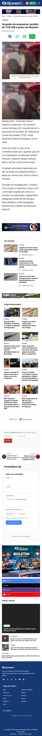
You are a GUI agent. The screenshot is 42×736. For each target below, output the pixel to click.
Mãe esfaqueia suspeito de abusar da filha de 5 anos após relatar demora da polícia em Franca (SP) (11, 403)
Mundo (23, 698)
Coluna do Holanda (27, 689)
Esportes (24, 701)
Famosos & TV (7, 695)
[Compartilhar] (25, 36)
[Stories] (27, 3)
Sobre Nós (13, 734)
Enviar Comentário (14, 522)
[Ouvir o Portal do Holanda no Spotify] (32, 36)
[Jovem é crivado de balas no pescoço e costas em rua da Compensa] (12, 362)
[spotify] (23, 679)
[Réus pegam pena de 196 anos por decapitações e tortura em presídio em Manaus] (30, 389)
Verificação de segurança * (14, 509)
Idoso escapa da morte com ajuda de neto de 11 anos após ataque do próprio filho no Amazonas (30, 350)
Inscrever (8, 440)
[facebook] (3, 679)
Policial (9, 16)
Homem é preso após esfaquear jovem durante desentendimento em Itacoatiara (28, 279)
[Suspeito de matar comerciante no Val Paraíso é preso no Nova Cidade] (11, 261)
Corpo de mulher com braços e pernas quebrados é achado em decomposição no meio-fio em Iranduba (30, 376)
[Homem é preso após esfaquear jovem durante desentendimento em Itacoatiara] (11, 277)
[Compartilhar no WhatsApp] (17, 36)
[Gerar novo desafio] (14, 514)
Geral (4, 704)
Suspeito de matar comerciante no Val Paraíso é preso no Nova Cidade (28, 264)
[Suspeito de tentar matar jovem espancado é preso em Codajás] (11, 248)
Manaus (23, 695)
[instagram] (11, 679)
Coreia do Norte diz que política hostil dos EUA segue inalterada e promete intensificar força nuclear (24, 648)
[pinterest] (15, 679)
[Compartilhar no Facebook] (10, 36)
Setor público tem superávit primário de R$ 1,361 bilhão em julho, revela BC (21, 656)
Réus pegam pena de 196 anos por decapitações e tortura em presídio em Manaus (30, 403)
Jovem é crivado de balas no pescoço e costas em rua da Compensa (11, 375)
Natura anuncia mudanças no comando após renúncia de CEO (19, 629)
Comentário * (10, 495)
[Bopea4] (12, 3)
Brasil (4, 698)
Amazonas (6, 692)
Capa (4, 689)
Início (3, 16)
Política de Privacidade (25, 734)
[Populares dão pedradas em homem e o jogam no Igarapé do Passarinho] (12, 312)
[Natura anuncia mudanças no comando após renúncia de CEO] (21, 618)
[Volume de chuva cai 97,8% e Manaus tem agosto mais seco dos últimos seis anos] (5, 638)
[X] (7, 679)
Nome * (8, 478)
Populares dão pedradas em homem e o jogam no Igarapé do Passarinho (12, 325)
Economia (6, 701)
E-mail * (8, 486)
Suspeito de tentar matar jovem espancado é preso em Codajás (28, 250)
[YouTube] (19, 679)
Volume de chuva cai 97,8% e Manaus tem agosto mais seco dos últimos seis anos (23, 639)
